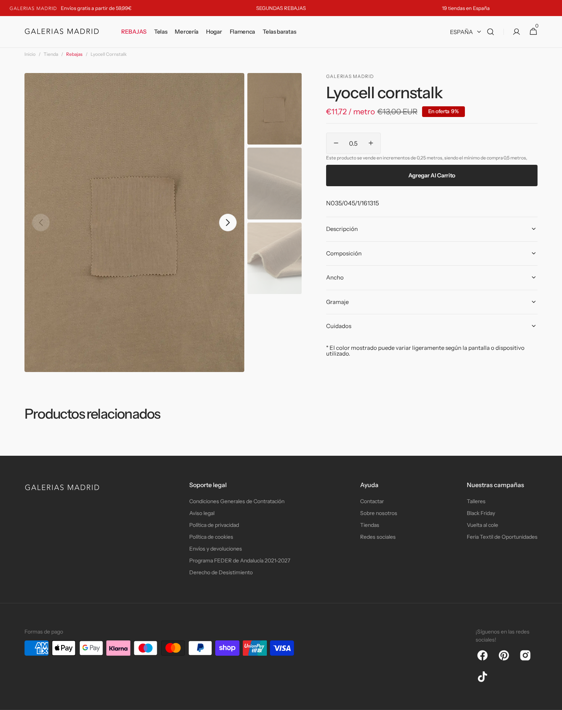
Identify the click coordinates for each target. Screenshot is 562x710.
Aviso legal (201, 513)
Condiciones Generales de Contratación (236, 501)
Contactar (372, 501)
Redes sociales (378, 536)
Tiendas (369, 525)
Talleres (476, 501)
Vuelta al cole (482, 525)
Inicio (30, 54)
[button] (490, 32)
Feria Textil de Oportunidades (502, 536)
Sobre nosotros (378, 513)
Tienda (51, 54)
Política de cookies (211, 536)
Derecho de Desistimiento (221, 572)
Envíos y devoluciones (215, 548)
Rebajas (74, 54)
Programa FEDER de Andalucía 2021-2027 (239, 560)
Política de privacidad (214, 525)
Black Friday (481, 513)
